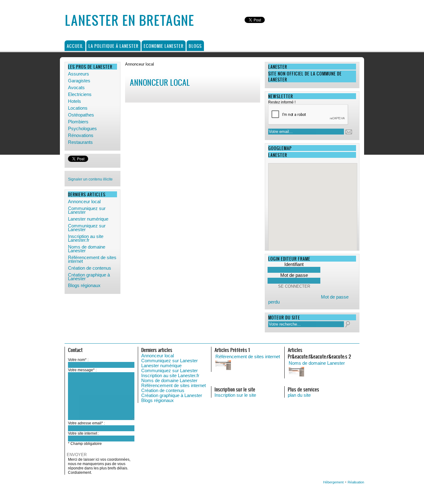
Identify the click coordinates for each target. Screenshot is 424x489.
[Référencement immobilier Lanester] (277, 365)
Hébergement (333, 482)
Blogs (195, 46)
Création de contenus (89, 268)
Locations (78, 108)
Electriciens (80, 94)
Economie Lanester (163, 46)
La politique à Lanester (113, 46)
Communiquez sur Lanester (87, 210)
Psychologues (82, 128)
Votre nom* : (78, 360)
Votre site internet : (83, 433)
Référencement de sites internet (92, 259)
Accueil (75, 46)
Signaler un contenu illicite (90, 179)
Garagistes (79, 80)
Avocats (76, 87)
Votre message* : (82, 370)
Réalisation (356, 482)
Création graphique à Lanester (89, 276)
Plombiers (78, 121)
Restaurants (80, 142)
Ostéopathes (81, 114)
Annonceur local (84, 201)
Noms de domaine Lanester (86, 248)
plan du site (299, 395)
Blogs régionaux (84, 285)
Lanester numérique (88, 219)
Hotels (74, 101)
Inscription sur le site (235, 395)
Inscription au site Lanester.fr (85, 238)
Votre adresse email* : (86, 423)
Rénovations (80, 135)
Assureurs (78, 73)
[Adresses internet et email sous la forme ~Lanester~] (351, 372)
